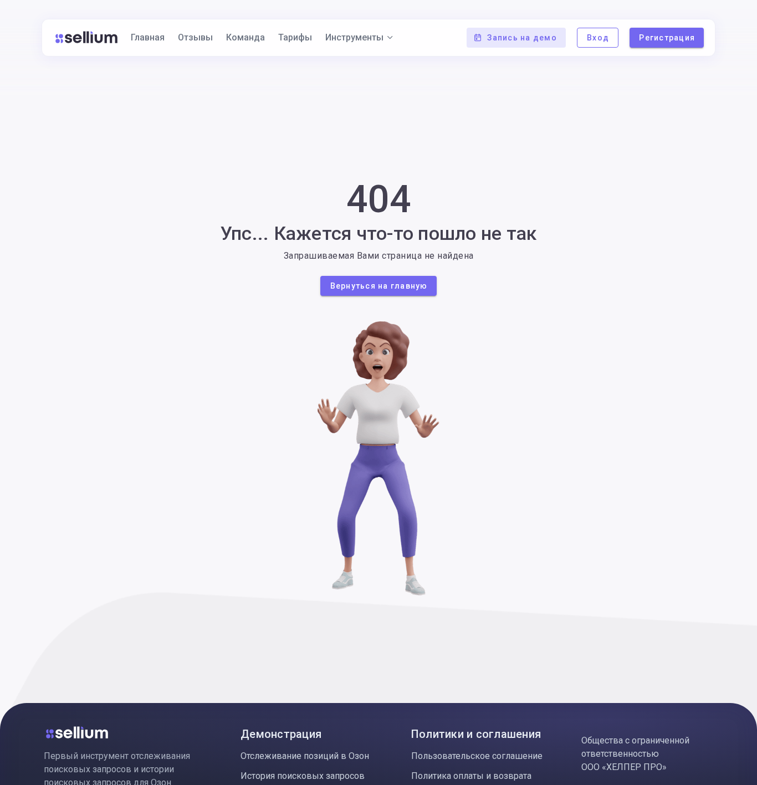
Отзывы (195, 37)
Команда (245, 37)
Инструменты (354, 37)
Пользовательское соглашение (477, 756)
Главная (148, 37)
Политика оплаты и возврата (471, 776)
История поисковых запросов (303, 776)
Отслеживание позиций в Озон (305, 756)
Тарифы (295, 37)
